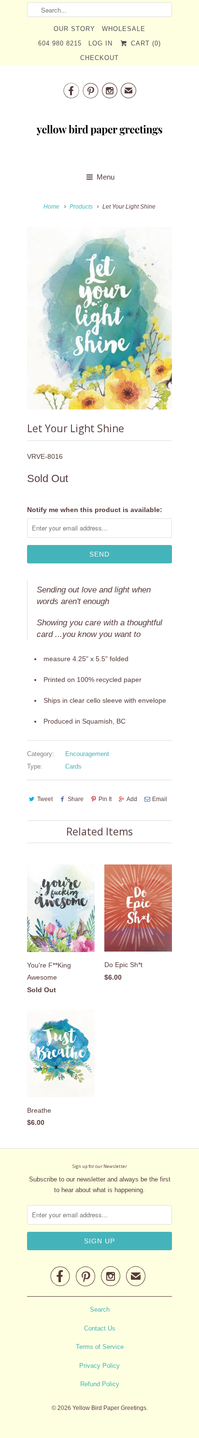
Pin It (105, 799)
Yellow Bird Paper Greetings (109, 1408)
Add (132, 799)
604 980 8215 (60, 43)
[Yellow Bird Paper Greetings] (99, 132)
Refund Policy (99, 1384)
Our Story (74, 28)
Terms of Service (100, 1346)
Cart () (144, 43)
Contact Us (99, 1328)
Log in (100, 43)
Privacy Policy (99, 1365)
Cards (73, 766)
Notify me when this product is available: (94, 510)
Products (81, 206)
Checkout (99, 57)
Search (100, 1309)
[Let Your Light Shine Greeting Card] (99, 318)
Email (159, 799)
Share (76, 799)
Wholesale (123, 28)
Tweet (45, 799)
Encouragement (87, 753)
